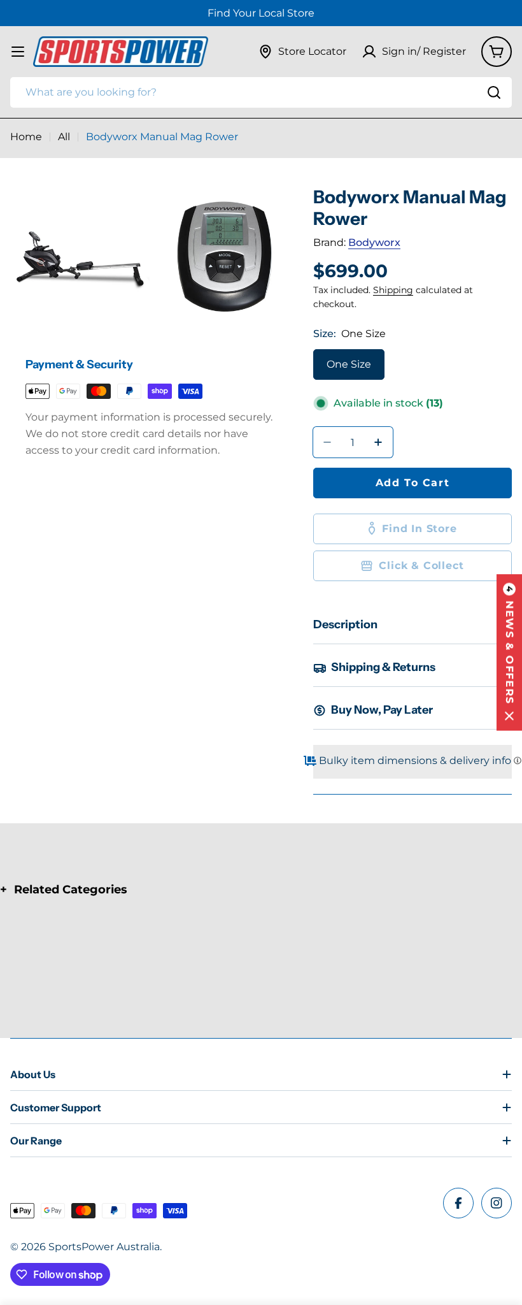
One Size (349, 364)
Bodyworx (374, 242)
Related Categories (70, 890)
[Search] (494, 92)
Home (26, 137)
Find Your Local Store (261, 13)
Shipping (393, 290)
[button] (509, 653)
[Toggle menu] (17, 51)
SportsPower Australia (104, 1247)
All (64, 137)
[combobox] (261, 92)
